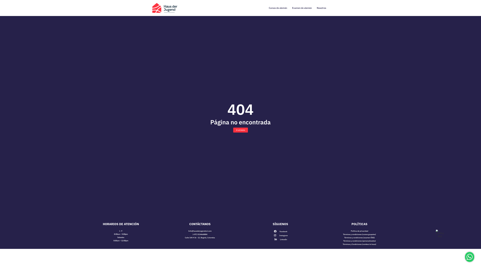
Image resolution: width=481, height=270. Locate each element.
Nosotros (321, 7)
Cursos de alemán (278, 7)
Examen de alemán (302, 7)
